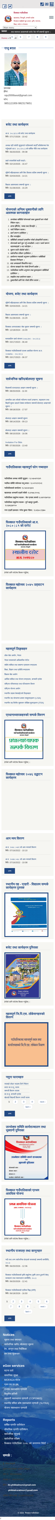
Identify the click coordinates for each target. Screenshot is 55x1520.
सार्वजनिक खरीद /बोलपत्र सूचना (18, 1344)
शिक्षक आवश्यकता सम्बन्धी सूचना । (18, 184)
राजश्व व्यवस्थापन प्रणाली (15, 1389)
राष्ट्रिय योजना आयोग (12, 688)
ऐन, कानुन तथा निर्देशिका (15, 1349)
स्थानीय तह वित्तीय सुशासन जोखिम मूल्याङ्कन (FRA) (24, 703)
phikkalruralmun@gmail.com (23, 1490)
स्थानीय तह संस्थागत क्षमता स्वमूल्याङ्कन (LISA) (22, 698)
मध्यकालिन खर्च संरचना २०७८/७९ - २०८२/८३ (22, 339)
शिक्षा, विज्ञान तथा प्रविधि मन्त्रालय (17, 669)
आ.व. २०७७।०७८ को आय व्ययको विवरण (20, 859)
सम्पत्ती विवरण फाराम (11, 1090)
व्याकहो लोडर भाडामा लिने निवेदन (16, 1084)
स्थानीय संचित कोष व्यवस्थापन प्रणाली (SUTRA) (26, 1403)
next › (42, 1102)
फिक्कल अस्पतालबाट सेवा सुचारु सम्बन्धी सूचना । (23, 327)
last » (28, 1107)
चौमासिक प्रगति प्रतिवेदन (16, 1429)
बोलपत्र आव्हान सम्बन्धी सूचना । (17, 430)
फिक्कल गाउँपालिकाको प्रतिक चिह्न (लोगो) (20, 1290)
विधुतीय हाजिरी (10, 1393)
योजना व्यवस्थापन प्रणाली (15, 1407)
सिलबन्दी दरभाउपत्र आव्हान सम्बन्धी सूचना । (21, 388)
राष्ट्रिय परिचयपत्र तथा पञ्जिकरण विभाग (19, 684)
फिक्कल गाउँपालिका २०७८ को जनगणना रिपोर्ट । (26, 1443)
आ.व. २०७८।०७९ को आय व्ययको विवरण (20, 847)
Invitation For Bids (13, 442)
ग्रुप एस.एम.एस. (11, 1384)
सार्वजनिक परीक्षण (12, 1438)
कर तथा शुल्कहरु (12, 1353)
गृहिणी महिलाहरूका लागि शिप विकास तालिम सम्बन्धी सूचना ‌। (27, 172)
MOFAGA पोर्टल (12, 1380)
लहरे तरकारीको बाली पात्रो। (15, 160)
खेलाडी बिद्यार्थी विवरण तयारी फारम (16, 1097)
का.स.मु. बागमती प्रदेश (12, 1094)
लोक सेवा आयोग (10, 655)
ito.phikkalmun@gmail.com (22, 1485)
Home (4, 38)
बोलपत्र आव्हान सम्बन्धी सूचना (16, 418)
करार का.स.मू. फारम (11, 1087)
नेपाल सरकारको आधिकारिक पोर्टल (16, 660)
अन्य (9, 196)
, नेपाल (18, 655)
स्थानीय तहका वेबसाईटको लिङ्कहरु (17, 693)
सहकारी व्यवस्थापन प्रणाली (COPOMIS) (23, 1398)
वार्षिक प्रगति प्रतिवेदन (14, 1424)
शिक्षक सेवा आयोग (10, 674)
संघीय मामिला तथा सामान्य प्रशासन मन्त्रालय (20, 665)
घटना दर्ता (8, 1370)
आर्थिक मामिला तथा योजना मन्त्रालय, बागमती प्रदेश (23, 679)
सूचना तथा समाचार (12, 1339)
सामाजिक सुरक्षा (11, 1375)
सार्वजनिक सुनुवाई (12, 1434)
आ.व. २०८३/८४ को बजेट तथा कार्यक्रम (20, 133)
